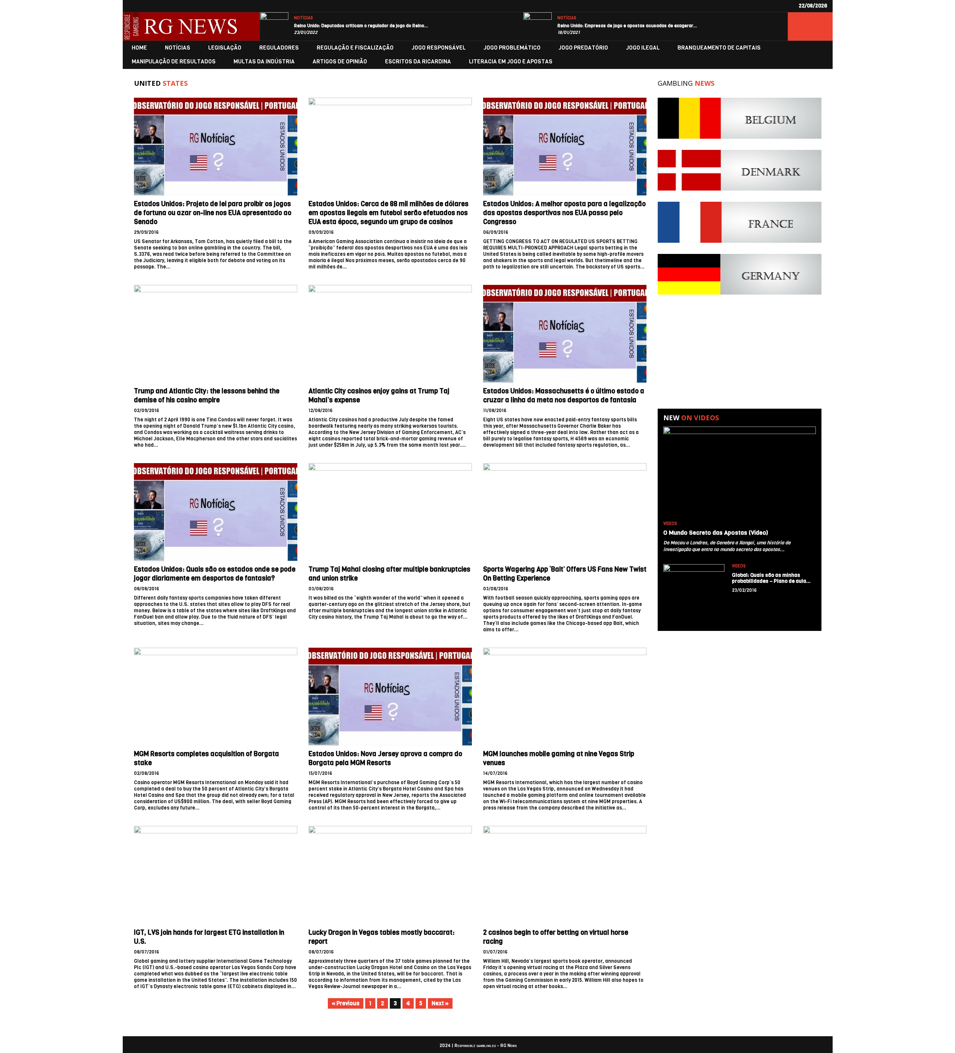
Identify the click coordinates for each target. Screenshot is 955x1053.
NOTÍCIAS (303, 18)
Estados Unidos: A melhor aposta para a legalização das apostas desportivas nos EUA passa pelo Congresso (564, 212)
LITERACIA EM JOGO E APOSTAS (510, 62)
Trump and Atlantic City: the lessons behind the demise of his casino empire (206, 396)
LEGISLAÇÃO (224, 48)
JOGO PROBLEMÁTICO (512, 48)
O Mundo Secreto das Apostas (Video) (715, 533)
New (691, 417)
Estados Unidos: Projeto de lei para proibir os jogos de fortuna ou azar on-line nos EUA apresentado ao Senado (212, 212)
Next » (440, 1003)
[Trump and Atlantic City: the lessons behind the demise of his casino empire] (215, 334)
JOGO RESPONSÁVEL (438, 48)
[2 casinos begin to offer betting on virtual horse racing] (564, 875)
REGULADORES (279, 48)
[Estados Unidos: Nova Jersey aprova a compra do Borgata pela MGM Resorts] (390, 697)
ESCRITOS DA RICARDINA (418, 62)
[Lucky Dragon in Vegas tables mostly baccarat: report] (390, 875)
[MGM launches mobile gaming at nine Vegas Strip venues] (564, 697)
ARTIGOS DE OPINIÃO (340, 62)
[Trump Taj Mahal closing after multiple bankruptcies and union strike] (390, 512)
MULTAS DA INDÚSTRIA (264, 62)
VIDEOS (670, 523)
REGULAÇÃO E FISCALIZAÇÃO (355, 48)
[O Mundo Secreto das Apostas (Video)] (739, 472)
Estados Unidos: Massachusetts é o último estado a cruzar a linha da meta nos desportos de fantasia (563, 396)
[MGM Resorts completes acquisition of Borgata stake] (215, 697)
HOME (139, 48)
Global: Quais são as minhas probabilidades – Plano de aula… (771, 578)
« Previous (346, 1003)
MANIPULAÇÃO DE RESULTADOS (174, 62)
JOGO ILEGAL (643, 48)
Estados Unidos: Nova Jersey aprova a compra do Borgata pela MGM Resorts (385, 758)
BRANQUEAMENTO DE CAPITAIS (719, 48)
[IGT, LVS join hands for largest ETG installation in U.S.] (215, 875)
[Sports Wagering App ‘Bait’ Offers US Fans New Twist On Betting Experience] (564, 512)
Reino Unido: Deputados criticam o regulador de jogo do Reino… (361, 26)
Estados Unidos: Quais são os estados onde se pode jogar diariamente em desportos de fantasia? (214, 574)
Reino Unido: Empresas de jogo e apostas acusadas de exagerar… (627, 26)
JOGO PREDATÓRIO (583, 48)
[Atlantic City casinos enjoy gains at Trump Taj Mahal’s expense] (390, 334)
